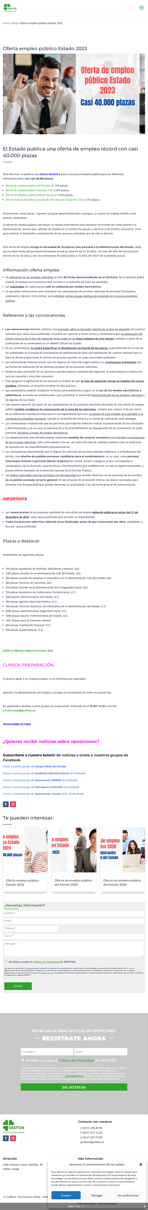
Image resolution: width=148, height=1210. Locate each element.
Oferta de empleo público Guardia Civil (29, 190)
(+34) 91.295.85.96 (91, 1128)
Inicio (6, 23)
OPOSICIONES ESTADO (17, 724)
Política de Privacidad (46, 962)
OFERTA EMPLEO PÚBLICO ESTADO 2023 (28, 650)
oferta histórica (49, 174)
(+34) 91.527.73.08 (91, 1137)
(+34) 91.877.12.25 (91, 1132)
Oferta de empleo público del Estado (27, 185)
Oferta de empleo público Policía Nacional (30, 195)
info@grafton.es (47, 972)
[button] (141, 1164)
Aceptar (66, 1195)
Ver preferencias (128, 1195)
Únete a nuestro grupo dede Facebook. (40, 780)
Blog (14, 23)
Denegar (97, 1195)
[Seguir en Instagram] (13, 804)
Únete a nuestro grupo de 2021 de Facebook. (44, 793)
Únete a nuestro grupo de (35, 766)
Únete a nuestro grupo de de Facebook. (44, 773)
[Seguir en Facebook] (6, 804)
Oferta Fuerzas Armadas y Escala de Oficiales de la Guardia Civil (44, 199)
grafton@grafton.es (92, 1142)
